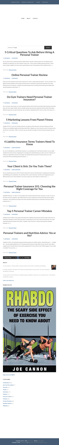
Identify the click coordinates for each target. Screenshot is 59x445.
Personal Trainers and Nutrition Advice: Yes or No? (29, 234)
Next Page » (27, 257)
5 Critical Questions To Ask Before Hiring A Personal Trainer (29, 53)
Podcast (5, 399)
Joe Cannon (30, 440)
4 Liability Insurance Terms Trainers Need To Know (29, 143)
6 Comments (15, 214)
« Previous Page (7, 257)
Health (4, 389)
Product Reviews (7, 401)
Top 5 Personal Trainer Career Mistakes (29, 211)
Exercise (5, 387)
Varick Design (41, 440)
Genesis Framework (32, 442)
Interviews (5, 392)
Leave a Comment (16, 147)
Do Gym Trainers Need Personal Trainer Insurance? (29, 98)
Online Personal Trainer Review (30, 74)
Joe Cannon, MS (29, 10)
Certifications (6, 382)
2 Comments (15, 78)
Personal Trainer (12, 70)
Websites (5, 406)
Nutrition (5, 394)
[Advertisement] (29, 31)
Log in (45, 442)
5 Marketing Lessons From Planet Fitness (29, 119)
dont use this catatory (8, 385)
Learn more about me (8, 280)
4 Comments (15, 58)
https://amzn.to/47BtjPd (9, 375)
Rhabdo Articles (7, 403)
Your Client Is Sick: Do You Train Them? (29, 166)
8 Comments (15, 123)
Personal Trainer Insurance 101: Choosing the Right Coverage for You (29, 187)
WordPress (40, 442)
